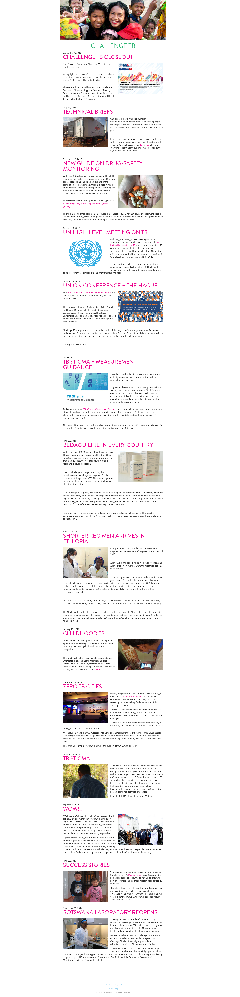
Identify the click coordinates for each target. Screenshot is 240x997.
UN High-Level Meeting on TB (105, 232)
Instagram (117, 985)
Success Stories (86, 865)
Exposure (124, 985)
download (144, 144)
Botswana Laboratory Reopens (110, 912)
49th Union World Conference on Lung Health (89, 292)
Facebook (132, 985)
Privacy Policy (113, 988)
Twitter (103, 985)
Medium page (134, 874)
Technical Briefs (88, 112)
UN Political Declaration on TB (135, 244)
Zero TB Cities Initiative (130, 696)
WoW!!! (73, 809)
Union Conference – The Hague (110, 285)
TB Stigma (76, 758)
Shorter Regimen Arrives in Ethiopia (104, 538)
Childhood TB (84, 633)
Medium (109, 985)
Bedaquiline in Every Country (108, 445)
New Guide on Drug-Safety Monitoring (102, 166)
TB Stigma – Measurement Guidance (99, 364)
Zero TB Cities (82, 686)
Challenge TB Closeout (98, 57)
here (98, 669)
